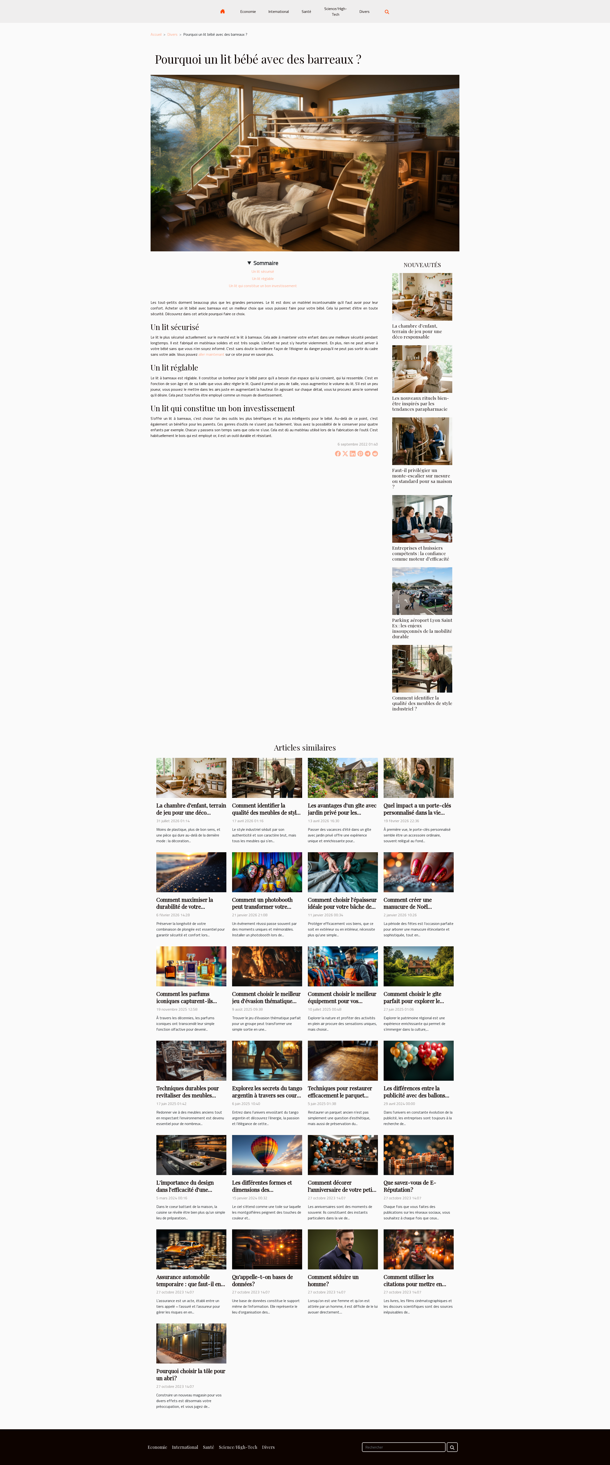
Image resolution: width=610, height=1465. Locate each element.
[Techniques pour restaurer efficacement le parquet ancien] (343, 1060)
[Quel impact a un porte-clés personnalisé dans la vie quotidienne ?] (419, 777)
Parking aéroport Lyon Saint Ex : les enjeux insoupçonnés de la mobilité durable (422, 628)
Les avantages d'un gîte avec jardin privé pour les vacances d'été (342, 812)
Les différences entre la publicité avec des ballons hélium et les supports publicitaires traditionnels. (416, 1098)
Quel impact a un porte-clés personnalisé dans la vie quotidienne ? (417, 812)
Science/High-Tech (335, 11)
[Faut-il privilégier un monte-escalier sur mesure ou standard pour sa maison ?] (422, 441)
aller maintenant (211, 354)
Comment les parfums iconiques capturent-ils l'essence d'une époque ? (185, 1001)
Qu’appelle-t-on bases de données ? (262, 1280)
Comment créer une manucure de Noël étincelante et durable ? (412, 907)
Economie (248, 11)
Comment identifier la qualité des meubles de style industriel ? (422, 703)
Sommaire (266, 263)
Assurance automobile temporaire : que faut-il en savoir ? (188, 1284)
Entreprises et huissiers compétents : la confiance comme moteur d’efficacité (420, 553)
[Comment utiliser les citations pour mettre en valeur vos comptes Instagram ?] (419, 1249)
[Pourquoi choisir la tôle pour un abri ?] (191, 1343)
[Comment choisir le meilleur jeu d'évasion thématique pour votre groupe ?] (267, 966)
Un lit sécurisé (263, 271)
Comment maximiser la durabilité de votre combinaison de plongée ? (187, 907)
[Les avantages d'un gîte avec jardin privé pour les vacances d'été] (343, 777)
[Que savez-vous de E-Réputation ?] (419, 1154)
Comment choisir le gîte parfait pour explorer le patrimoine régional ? (412, 1001)
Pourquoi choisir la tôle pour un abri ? (190, 1374)
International (278, 11)
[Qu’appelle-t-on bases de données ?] (267, 1249)
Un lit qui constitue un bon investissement (263, 286)
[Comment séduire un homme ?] (343, 1249)
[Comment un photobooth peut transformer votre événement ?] (267, 872)
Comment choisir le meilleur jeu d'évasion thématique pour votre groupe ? (266, 1001)
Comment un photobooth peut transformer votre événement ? (262, 907)
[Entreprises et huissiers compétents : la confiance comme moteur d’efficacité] (422, 518)
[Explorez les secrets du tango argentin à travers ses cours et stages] (267, 1060)
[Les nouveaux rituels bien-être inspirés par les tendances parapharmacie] (422, 368)
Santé (306, 11)
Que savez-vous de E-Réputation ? (410, 1186)
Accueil (156, 34)
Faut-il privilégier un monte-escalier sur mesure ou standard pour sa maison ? (422, 478)
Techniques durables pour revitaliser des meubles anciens (187, 1095)
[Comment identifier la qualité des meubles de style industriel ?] (422, 668)
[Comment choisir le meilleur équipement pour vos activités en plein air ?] (343, 966)
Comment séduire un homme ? (333, 1280)
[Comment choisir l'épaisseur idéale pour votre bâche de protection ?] (343, 872)
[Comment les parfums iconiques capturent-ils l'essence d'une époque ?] (191, 966)
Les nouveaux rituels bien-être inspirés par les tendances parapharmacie (420, 403)
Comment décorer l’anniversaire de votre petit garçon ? (341, 1189)
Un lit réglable (263, 278)
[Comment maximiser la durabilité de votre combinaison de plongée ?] (191, 872)
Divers (364, 11)
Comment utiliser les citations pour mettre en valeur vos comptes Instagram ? (413, 1287)
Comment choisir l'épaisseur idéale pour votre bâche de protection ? (342, 907)
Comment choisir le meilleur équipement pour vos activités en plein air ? (342, 1001)
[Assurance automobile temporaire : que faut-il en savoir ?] (191, 1249)
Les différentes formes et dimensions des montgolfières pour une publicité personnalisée (262, 1193)
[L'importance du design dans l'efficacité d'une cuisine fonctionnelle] (191, 1154)
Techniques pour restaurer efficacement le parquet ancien (340, 1095)
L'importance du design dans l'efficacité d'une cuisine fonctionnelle (185, 1189)
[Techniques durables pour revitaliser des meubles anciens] (191, 1060)
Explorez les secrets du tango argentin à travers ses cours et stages (267, 1095)
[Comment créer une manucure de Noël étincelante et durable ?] (419, 872)
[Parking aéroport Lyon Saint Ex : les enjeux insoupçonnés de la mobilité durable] (422, 590)
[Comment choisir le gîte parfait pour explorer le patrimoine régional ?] (419, 966)
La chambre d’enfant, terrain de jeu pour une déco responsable (417, 331)
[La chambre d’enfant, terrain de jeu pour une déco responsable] (422, 296)
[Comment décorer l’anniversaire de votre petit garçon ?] (343, 1154)
